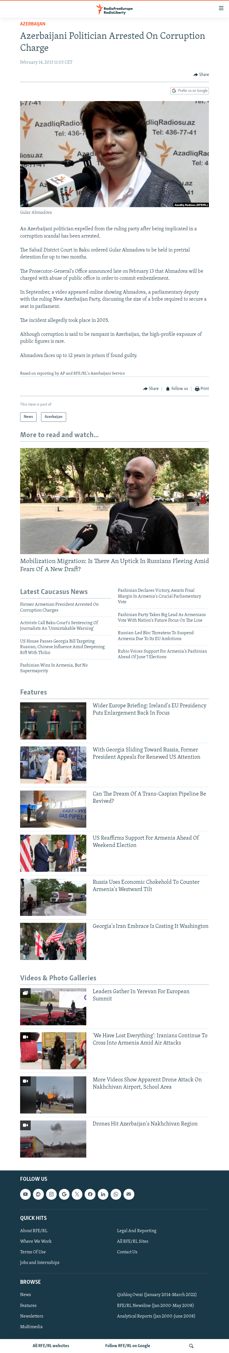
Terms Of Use (33, 1252)
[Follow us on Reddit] (38, 1194)
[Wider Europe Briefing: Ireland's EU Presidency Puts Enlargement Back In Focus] (53, 720)
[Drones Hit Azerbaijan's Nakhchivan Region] (53, 1139)
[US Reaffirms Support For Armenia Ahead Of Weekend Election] (53, 853)
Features (28, 1306)
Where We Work (36, 1241)
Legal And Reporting (136, 1231)
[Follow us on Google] (64, 1194)
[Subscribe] (128, 1194)
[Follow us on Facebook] (90, 1194)
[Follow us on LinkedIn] (103, 1194)
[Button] (201, 74)
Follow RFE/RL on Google (127, 1346)
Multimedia (31, 1327)
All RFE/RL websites (51, 1346)
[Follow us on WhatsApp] (116, 1194)
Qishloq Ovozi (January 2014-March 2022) (157, 1295)
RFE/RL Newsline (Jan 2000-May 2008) (155, 1306)
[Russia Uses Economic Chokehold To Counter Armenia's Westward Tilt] (53, 897)
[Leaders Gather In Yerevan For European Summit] (53, 1006)
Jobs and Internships (39, 1263)
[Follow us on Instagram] (51, 1194)
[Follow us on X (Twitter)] (77, 1194)
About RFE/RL (33, 1231)
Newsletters (31, 1316)
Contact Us (127, 1252)
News (25, 1295)
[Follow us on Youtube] (25, 1194)
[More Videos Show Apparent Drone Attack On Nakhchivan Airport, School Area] (53, 1094)
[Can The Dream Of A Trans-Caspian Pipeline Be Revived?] (53, 809)
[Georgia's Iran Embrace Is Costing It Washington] (53, 941)
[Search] (191, 1346)
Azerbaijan (33, 24)
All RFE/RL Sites (132, 1241)
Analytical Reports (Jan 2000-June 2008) (156, 1316)
